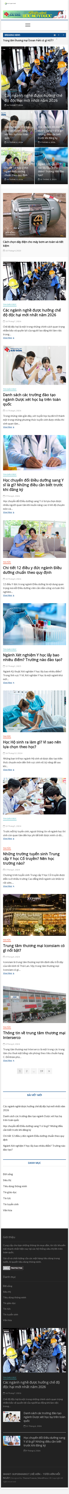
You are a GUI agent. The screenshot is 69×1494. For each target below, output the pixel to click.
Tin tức (7, 562)
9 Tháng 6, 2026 (47, 142)
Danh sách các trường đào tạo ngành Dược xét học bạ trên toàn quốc (32, 399)
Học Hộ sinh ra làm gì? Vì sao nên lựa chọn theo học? (32, 744)
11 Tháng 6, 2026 (14, 142)
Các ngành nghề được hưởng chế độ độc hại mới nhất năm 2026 (33, 98)
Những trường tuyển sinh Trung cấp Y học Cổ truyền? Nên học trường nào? (31, 858)
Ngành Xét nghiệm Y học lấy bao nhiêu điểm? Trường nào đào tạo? (32, 657)
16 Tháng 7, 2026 (14, 105)
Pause (55, 35)
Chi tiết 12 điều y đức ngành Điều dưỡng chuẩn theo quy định (16, 171)
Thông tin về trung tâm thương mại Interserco (34, 1035)
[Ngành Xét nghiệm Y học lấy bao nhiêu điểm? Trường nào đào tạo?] (34, 624)
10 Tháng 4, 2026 (14, 179)
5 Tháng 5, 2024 (12, 869)
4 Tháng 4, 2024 (12, 956)
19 (42, 1070)
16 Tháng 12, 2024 (13, 753)
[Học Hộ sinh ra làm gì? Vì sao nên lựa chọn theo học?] (34, 711)
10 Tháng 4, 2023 (13, 250)
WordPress (43, 1478)
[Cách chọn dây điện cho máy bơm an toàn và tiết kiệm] (34, 215)
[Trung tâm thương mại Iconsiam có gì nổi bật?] (34, 915)
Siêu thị (7, 1180)
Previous (59, 35)
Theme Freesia (30, 1478)
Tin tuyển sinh (11, 1204)
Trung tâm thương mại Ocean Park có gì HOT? (28, 40)
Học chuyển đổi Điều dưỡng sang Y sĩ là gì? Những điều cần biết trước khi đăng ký (33, 484)
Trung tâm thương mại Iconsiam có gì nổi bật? (34, 948)
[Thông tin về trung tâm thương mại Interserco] (34, 1002)
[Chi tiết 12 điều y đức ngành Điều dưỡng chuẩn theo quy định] (34, 539)
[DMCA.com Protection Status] (13, 1267)
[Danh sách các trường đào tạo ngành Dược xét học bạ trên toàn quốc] (34, 365)
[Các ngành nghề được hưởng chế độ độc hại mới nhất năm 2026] (34, 281)
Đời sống (10, 232)
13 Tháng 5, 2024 (13, 826)
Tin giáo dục (11, 90)
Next (63, 35)
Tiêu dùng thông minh (15, 1186)
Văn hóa (7, 1210)
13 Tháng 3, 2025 (48, 179)
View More (10, 338)
